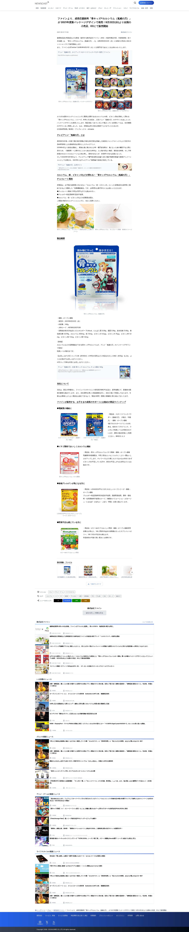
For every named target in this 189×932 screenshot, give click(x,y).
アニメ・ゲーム (68, 8)
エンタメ (51, 8)
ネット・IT (107, 8)
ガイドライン (120, 915)
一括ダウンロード (95, 584)
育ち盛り (98, 596)
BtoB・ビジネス (80, 8)
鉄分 (105, 596)
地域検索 (43, 8)
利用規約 (93, 915)
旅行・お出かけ (91, 8)
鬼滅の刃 (118, 596)
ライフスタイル (134, 8)
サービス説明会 (63, 915)
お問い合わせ (140, 915)
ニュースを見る (147, 622)
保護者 (66, 596)
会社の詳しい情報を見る (94, 613)
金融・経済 (144, 8)
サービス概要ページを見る (174, 928)
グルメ (100, 8)
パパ (56, 596)
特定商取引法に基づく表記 (79, 915)
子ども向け (74, 596)
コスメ (125, 8)
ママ (61, 596)
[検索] (135, 3)
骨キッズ (111, 596)
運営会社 (39, 915)
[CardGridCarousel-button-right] (132, 572)
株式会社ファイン (126, 32)
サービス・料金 (50, 915)
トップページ (41, 910)
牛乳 (92, 596)
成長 (80, 596)
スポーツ (58, 8)
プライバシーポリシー (106, 915)
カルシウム (49, 596)
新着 (37, 8)
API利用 (130, 915)
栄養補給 (86, 596)
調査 (151, 8)
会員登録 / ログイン (146, 3)
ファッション (117, 8)
